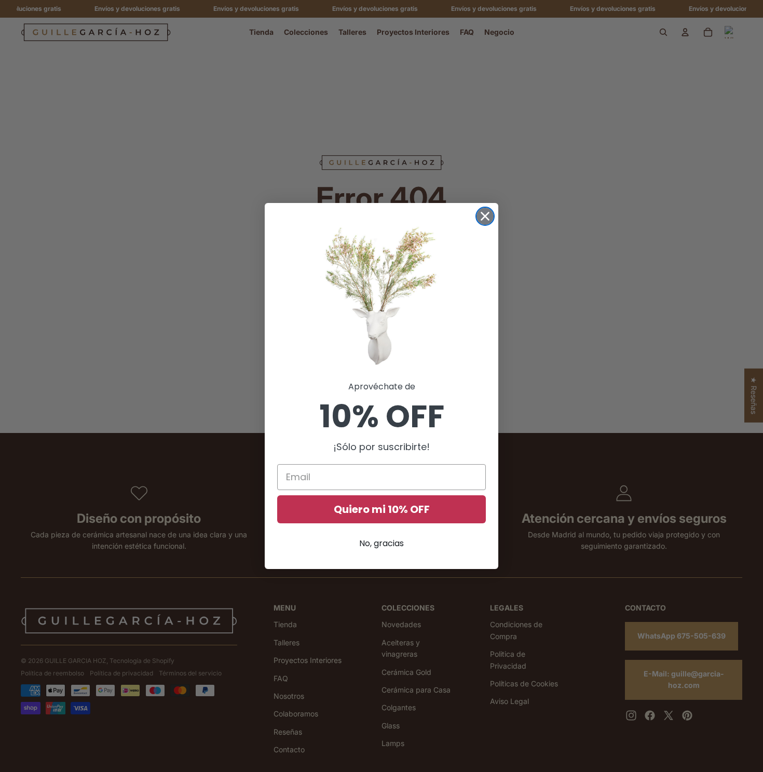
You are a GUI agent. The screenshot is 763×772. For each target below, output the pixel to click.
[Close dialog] (485, 216)
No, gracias (381, 543)
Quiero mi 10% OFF (382, 509)
